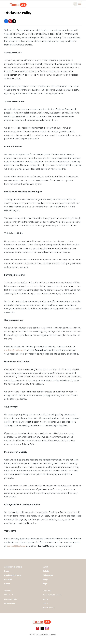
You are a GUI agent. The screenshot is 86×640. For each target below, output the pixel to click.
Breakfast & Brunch (12, 575)
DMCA (45, 603)
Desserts (8, 579)
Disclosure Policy (10, 599)
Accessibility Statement (52, 595)
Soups (45, 579)
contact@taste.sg (13, 350)
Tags (45, 584)
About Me (8, 591)
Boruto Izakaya (48, 607)
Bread (6, 571)
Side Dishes (48, 575)
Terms (45, 599)
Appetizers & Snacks (13, 567)
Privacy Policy (9, 603)
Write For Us (9, 595)
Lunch (45, 567)
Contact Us (47, 591)
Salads (46, 571)
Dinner (7, 584)
